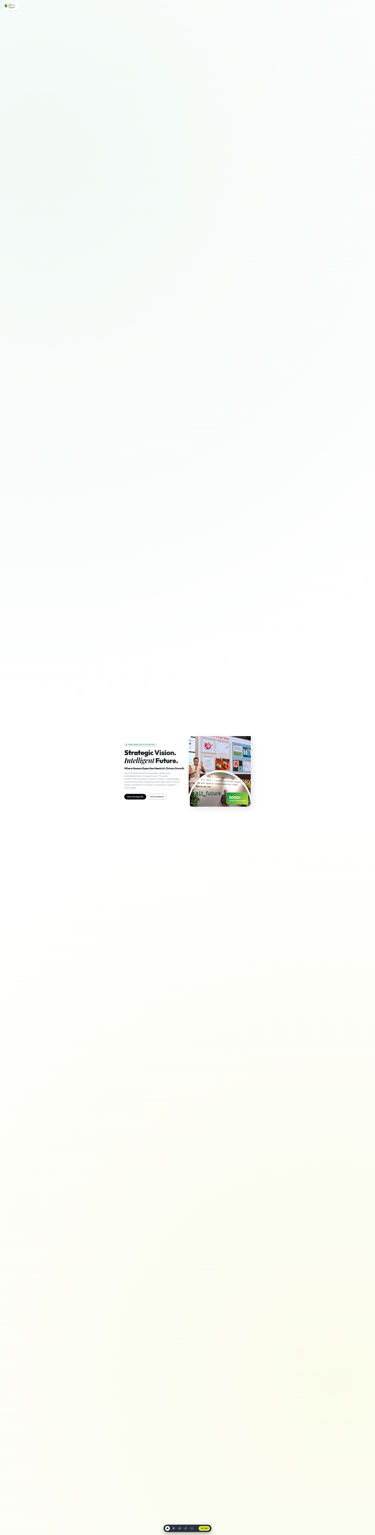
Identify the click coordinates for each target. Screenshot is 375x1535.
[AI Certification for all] (173, 1528)
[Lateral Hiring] (179, 1528)
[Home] (167, 1528)
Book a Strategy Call (135, 797)
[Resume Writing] (185, 1528)
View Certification (157, 797)
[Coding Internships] (191, 1528)
